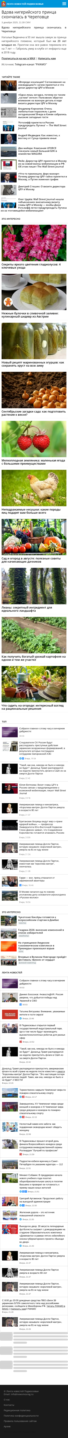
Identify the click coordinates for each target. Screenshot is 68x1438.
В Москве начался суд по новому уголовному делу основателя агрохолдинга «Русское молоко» (42, 895)
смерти (61, 1071)
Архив (7, 1426)
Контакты (9, 1404)
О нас (7, 1399)
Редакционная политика (17, 1410)
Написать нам (47, 58)
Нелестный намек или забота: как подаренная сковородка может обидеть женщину (40, 1127)
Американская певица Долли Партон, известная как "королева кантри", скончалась (39, 864)
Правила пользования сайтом (20, 1421)
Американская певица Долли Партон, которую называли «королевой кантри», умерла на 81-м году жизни (40, 847)
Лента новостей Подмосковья (20, 1431)
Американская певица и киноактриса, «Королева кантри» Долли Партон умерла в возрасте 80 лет (42, 807)
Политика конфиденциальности (21, 1415)
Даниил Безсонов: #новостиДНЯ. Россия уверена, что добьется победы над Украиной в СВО (41, 997)
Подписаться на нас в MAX (18, 58)
